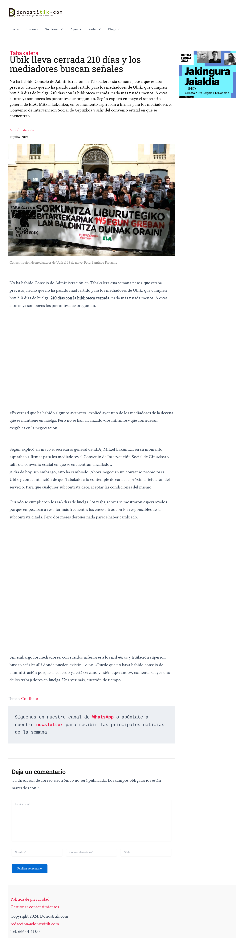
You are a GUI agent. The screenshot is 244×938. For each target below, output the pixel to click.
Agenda (75, 29)
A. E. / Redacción (22, 130)
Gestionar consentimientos (34, 907)
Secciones (52, 29)
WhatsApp (103, 717)
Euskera (32, 29)
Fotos (15, 29)
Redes (92, 29)
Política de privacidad (29, 899)
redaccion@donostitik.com (34, 924)
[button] (61, 29)
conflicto (29, 698)
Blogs (112, 29)
